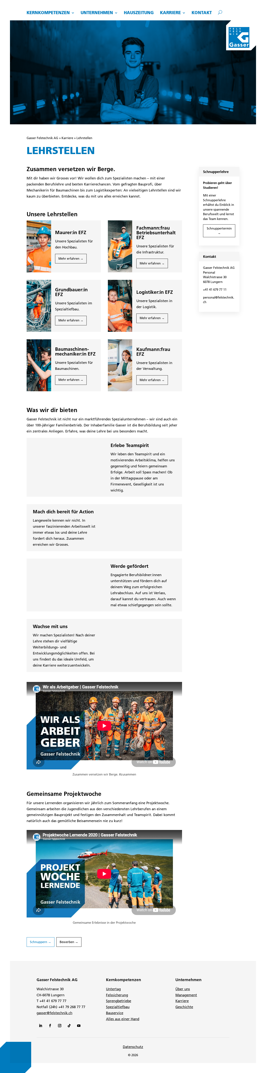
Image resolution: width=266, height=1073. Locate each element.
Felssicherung (117, 995)
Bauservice (114, 1013)
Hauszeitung (139, 13)
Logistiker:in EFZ (154, 292)
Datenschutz (133, 1047)
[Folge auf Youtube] (79, 1026)
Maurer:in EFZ (70, 232)
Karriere (170, 13)
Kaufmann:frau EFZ (153, 351)
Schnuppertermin (219, 228)
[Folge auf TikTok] (69, 1026)
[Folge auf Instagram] (60, 1026)
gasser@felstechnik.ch (54, 1013)
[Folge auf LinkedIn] (40, 1026)
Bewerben (67, 942)
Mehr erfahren (68, 259)
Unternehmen (97, 13)
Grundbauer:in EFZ (71, 292)
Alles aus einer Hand (122, 1019)
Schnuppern (38, 942)
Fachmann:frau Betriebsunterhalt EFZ (156, 232)
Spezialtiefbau (117, 1007)
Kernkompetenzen (48, 13)
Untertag (113, 989)
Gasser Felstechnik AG (42, 138)
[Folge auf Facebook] (50, 1026)
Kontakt (202, 13)
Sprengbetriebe (118, 1001)
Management (186, 995)
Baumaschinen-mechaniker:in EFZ (75, 351)
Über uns (182, 989)
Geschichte (184, 1007)
